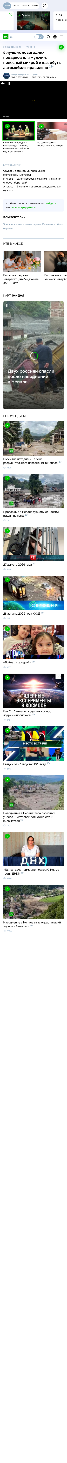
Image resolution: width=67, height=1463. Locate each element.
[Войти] (55, 37)
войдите (51, 203)
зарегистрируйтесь (23, 207)
